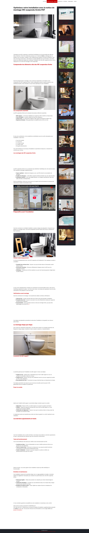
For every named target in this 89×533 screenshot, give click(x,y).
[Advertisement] (34, 46)
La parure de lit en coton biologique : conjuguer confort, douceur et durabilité (65, 22)
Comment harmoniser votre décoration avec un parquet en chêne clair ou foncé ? (65, 182)
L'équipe (54, 531)
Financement (70, 1)
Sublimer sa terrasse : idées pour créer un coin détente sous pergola (66, 133)
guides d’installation (17, 510)
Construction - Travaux (19, 526)
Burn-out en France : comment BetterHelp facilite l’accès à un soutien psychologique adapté (65, 38)
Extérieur (65, 1)
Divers (75, 1)
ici (28, 304)
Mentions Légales (40, 531)
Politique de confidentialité (47, 531)
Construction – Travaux (52, 1)
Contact (35, 531)
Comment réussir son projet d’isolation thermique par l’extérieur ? (65, 55)
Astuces (44, 1)
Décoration (60, 1)
